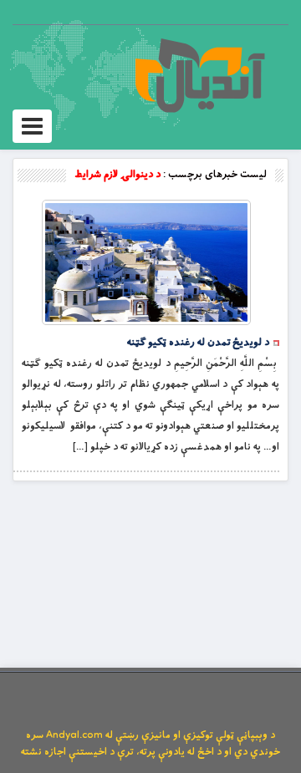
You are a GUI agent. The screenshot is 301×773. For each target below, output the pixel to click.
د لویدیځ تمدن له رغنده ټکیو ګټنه (198, 343)
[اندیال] (199, 75)
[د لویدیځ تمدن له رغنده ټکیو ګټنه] (146, 262)
